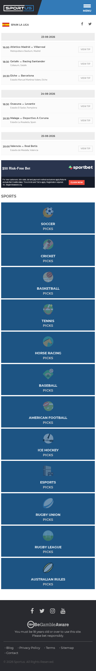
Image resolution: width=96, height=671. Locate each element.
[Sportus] (18, 7)
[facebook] (82, 24)
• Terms (49, 648)
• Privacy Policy (29, 648)
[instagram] (52, 611)
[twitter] (90, 24)
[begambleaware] (48, 627)
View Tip (85, 49)
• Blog (9, 648)
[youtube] (61, 611)
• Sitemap (66, 648)
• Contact (11, 653)
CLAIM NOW (77, 182)
